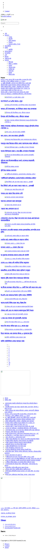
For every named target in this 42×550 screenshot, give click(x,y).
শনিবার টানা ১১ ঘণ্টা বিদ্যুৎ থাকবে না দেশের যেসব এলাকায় (20, 435)
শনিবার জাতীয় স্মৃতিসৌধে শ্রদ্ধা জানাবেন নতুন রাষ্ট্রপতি (19, 440)
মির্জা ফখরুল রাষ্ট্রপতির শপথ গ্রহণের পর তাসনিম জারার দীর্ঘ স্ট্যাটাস (22, 439)
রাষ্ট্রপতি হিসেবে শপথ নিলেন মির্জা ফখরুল (16, 444)
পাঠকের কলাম (12, 67)
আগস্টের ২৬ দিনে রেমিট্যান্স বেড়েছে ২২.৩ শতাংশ (13, 81)
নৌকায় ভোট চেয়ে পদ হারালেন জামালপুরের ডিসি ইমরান (17, 310)
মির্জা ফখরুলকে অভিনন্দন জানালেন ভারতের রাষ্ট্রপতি (18, 442)
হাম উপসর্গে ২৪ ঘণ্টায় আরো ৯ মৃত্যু (11, 101)
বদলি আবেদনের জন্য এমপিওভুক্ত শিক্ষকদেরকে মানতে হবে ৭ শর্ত (22, 433)
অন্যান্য (7, 60)
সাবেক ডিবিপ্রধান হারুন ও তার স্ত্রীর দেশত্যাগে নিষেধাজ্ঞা (17, 151)
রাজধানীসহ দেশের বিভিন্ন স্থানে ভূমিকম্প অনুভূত (15, 270)
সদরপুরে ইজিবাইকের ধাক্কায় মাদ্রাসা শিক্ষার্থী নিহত (18, 449)
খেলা (6, 55)
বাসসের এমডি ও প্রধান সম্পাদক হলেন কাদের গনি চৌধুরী (15, 92)
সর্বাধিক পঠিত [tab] (8, 400)
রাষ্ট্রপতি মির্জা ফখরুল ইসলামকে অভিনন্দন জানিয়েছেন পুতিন (15, 85)
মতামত (10, 65)
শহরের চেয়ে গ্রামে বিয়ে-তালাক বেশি (12, 193)
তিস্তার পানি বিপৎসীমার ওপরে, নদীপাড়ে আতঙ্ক (15, 116)
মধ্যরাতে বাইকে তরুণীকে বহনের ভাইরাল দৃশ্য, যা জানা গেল (15, 88)
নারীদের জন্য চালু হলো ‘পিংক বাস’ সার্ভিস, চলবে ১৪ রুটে (20, 457)
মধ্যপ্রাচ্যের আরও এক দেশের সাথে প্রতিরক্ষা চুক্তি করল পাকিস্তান (23, 430)
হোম (6, 33)
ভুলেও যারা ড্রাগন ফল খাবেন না (14, 455)
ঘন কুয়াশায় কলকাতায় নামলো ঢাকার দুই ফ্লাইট (15, 255)
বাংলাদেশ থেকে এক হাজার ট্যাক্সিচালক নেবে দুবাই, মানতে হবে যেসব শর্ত (23, 458)
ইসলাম (10, 72)
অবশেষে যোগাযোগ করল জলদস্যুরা (11, 201)
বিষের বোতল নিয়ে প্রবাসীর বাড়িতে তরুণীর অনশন (18, 469)
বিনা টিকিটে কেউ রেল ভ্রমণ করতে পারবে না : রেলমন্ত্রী (17, 186)
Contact (7, 11)
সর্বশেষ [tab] (6, 398)
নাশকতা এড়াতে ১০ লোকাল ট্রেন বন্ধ (12, 247)
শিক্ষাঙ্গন (11, 42)
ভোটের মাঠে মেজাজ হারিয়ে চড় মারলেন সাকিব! (15, 240)
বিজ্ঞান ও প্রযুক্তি (13, 64)
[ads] (15, 501)
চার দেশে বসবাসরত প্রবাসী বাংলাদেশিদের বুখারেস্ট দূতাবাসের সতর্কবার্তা (23, 460)
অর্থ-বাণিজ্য (7, 53)
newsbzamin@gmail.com (12, 528)
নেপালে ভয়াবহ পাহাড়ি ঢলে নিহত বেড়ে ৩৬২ (12, 90)
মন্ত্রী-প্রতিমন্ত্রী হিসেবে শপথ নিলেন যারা (16, 446)
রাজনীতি (11, 49)
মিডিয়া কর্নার (12, 74)
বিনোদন (6, 56)
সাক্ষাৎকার (11, 71)
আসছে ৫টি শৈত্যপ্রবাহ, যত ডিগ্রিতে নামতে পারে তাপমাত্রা (18, 109)
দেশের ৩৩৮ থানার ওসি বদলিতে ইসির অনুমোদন (15, 262)
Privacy (7, 544)
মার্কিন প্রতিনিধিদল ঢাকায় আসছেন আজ (12, 341)
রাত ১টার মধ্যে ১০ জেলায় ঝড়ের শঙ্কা (15, 437)
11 (9, 364)
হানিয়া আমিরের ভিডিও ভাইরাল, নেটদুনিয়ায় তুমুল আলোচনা (15, 87)
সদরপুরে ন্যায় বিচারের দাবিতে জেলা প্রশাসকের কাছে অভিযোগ (19, 143)
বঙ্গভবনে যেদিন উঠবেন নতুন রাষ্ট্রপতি (15, 432)
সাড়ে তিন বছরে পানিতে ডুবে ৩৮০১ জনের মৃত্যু (14, 326)
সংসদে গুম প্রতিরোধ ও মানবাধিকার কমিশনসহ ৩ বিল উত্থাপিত (16, 94)
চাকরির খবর (11, 69)
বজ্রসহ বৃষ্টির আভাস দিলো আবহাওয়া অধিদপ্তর (15, 278)
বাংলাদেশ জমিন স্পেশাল (14, 44)
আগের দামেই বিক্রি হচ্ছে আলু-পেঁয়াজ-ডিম (13, 303)
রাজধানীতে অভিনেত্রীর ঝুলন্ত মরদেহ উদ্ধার (17, 467)
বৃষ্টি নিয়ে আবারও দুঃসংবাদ (8, 170)
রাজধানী (10, 39)
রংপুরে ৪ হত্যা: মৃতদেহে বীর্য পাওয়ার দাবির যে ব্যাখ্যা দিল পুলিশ (16, 79)
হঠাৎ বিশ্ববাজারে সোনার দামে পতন (14, 448)
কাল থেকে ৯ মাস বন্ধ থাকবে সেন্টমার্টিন (12, 136)
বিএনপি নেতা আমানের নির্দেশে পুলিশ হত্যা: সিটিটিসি (16, 295)
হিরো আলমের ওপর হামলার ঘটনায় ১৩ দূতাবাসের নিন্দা (16, 333)
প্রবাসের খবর (8, 58)
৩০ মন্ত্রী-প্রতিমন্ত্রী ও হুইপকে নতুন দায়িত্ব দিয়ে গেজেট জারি (16, 83)
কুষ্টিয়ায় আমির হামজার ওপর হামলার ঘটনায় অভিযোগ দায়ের (20, 462)
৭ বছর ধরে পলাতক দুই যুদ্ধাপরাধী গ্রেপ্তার (14, 318)
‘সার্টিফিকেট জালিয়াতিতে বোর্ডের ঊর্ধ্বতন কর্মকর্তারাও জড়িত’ (18, 178)
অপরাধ (10, 37)
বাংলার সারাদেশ (8, 51)
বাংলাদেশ (7, 35)
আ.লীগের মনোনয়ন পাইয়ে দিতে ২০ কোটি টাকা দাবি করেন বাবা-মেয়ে (21, 287)
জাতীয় (6, 48)
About (7, 547)
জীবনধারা (11, 62)
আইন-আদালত (12, 40)
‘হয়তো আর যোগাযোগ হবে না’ (10, 209)
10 (9, 362)
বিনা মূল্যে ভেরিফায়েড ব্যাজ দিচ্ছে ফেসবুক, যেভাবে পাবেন (20, 474)
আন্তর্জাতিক (8, 46)
